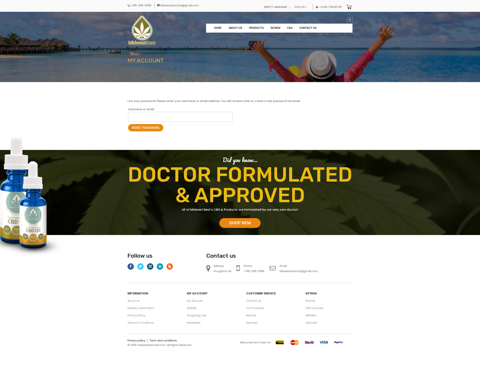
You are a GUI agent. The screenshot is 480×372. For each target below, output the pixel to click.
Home (218, 28)
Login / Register (329, 7)
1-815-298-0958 (254, 271)
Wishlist (192, 308)
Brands (310, 301)
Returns (251, 315)
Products (256, 28)
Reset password (145, 127)
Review (275, 28)
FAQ (289, 28)
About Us (235, 28)
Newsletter (194, 323)
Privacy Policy (137, 315)
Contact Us (307, 28)
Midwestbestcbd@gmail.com (299, 271)
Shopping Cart (196, 315)
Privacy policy (136, 340)
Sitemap (251, 323)
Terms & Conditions (141, 323)
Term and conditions (163, 340)
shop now (240, 222)
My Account (195, 301)
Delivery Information (141, 308)
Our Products (255, 308)
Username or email (141, 109)
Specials (311, 323)
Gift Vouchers (315, 308)
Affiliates (311, 315)
